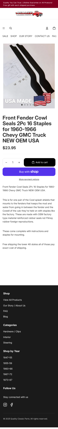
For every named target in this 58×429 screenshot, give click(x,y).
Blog (5, 316)
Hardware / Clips (12, 331)
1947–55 (7, 357)
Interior (7, 337)
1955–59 (7, 363)
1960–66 (8, 368)
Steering (7, 342)
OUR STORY (25, 36)
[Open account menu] (47, 28)
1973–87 (7, 379)
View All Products (12, 299)
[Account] (45, 13)
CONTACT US (42, 36)
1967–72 (7, 374)
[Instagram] (5, 405)
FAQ (54, 36)
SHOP (13, 36)
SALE (5, 36)
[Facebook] (12, 405)
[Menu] (3, 28)
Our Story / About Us (14, 305)
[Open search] (10, 28)
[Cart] (52, 13)
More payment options (29, 179)
